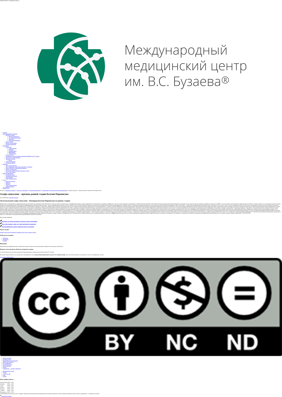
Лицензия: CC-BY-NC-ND (6, 257)
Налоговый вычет (7, 364)
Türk (4, 375)
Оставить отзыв (7, 359)
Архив (4, 367)
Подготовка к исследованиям (10, 360)
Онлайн (5, 240)
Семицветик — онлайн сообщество (12, 368)
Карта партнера (7, 366)
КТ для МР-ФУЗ (7, 363)
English (4, 372)
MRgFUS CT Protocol (8, 362)
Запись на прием (7, 358)
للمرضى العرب (6, 373)
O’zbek (4, 376)
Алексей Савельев (13, 197)
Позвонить (5, 239)
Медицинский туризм (8, 371)
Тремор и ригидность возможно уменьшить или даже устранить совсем (18, 232)
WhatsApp (5, 238)
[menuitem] (142, 132)
